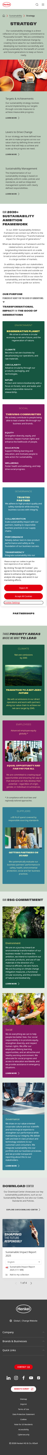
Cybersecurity (23, 1434)
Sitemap (23, 1399)
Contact (21, 1367)
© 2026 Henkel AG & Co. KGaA (23, 1443)
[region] (23, 582)
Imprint (23, 1404)
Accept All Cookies (23, 596)
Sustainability (15, 15)
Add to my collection (19, 1274)
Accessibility (23, 1429)
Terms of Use (23, 1409)
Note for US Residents (23, 1424)
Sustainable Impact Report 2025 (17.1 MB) (22, 1268)
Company (8, 1332)
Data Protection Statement (24, 1414)
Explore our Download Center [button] (22, 1210)
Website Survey (21, 1389)
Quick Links (9, 1350)
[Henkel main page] (7, 4)
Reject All (23, 588)
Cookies (23, 1419)
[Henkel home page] (4, 16)
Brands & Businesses (15, 1341)
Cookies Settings (12, 602)
